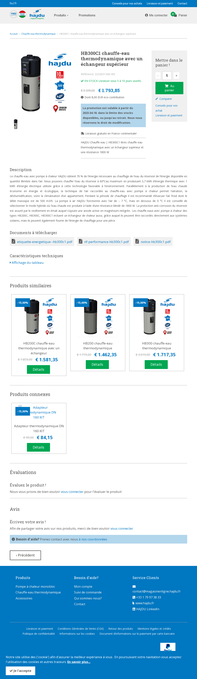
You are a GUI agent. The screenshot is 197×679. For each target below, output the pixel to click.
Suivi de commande (88, 592)
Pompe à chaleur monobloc (35, 586)
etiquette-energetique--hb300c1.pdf (44, 241)
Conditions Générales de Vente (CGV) (81, 628)
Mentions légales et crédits (154, 628)
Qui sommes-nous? (88, 598)
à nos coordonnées (93, 539)
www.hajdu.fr (144, 603)
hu (11, 3)
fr (16, 3)
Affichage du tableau (27, 262)
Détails (38, 369)
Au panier (169, 88)
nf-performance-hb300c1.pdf (106, 241)
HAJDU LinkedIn (147, 609)
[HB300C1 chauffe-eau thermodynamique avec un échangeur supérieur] (42, 83)
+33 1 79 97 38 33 (148, 597)
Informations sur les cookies (77, 633)
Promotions (87, 15)
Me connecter (158, 15)
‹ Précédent (25, 555)
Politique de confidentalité (39, 633)
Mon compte (83, 586)
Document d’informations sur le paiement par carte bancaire (137, 633)
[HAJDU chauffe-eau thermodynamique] (30, 15)
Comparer (165, 99)
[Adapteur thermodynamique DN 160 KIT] (38, 412)
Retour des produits (120, 628)
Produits (60, 15)
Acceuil (14, 33)
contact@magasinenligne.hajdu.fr (157, 591)
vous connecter (72, 491)
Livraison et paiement (160, 3)
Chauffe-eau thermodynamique (38, 33)
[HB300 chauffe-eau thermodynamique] (156, 316)
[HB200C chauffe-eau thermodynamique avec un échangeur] (38, 316)
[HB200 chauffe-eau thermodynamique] (98, 316)
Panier (180, 15)
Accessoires (24, 598)
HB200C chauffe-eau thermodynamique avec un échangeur (38, 348)
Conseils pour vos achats (127, 3)
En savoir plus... (78, 662)
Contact (182, 3)
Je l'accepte (22, 671)
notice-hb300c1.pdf (156, 241)
